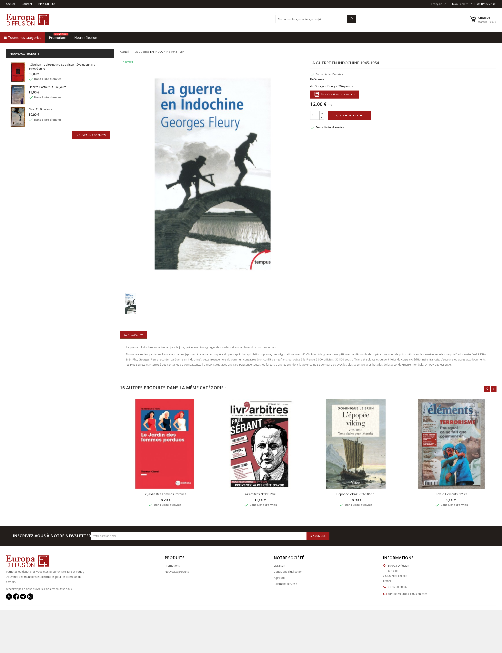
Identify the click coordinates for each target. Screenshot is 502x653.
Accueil (10, 4)
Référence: (317, 79)
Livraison (279, 565)
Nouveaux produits (177, 571)
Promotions (172, 565)
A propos (279, 578)
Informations (398, 557)
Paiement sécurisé (285, 584)
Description (133, 335)
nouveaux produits (91, 135)
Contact (27, 4)
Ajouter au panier (349, 115)
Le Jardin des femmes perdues (165, 494)
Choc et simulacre (40, 109)
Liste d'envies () (485, 4)
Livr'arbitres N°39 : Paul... (260, 494)
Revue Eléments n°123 (451, 494)
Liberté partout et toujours (47, 87)
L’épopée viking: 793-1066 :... (356, 494)
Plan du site (46, 4)
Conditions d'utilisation (288, 571)
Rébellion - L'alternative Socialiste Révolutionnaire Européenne (62, 66)
